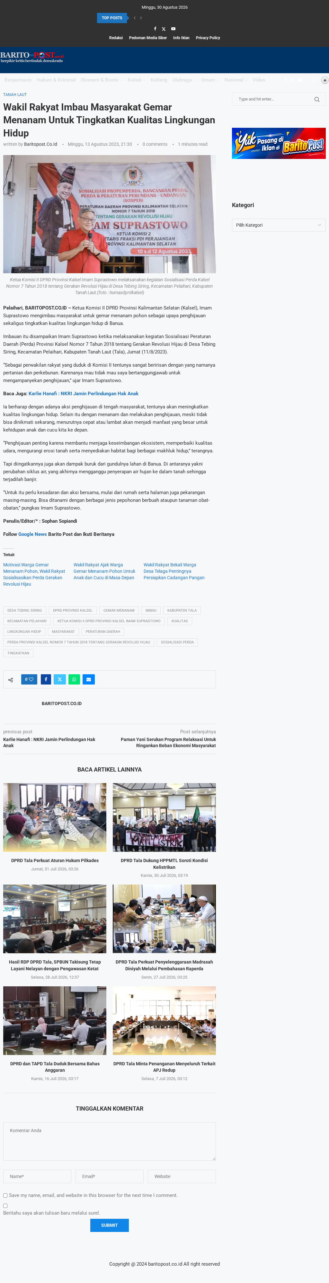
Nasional (234, 80)
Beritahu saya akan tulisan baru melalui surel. (51, 1213)
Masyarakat (63, 632)
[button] (134, 18)
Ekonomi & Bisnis (100, 80)
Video (259, 80)
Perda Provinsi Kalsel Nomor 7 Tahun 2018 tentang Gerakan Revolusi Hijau (78, 642)
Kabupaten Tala (182, 610)
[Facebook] (155, 28)
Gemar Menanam (119, 610)
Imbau (151, 610)
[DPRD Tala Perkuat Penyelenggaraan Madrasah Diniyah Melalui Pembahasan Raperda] (164, 919)
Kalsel (134, 80)
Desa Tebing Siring (24, 610)
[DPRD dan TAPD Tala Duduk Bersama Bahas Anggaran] (54, 1020)
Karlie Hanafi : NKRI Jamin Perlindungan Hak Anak (83, 394)
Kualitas (180, 621)
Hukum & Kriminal (56, 80)
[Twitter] (164, 28)
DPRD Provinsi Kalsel (73, 610)
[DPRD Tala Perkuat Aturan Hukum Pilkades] (54, 817)
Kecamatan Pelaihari (27, 621)
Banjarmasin (17, 80)
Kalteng (159, 80)
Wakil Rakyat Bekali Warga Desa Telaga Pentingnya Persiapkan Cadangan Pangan (174, 571)
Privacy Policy (208, 38)
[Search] (314, 80)
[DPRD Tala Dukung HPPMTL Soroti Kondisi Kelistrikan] (164, 817)
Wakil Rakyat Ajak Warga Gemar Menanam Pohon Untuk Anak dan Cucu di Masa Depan (104, 571)
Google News (33, 534)
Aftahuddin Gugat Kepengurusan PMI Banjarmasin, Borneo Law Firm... (157, 18)
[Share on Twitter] (60, 679)
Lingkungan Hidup (24, 632)
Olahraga (182, 80)
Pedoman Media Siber (148, 38)
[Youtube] (173, 28)
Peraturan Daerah (103, 632)
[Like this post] (31, 679)
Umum (208, 80)
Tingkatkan (18, 653)
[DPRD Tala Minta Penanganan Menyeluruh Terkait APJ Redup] (164, 1020)
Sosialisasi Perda (177, 642)
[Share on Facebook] (46, 679)
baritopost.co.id (40, 144)
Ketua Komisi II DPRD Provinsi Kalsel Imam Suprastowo (109, 621)
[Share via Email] (89, 679)
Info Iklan (181, 38)
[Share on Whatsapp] (74, 679)
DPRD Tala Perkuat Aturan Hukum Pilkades (55, 860)
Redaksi (116, 38)
